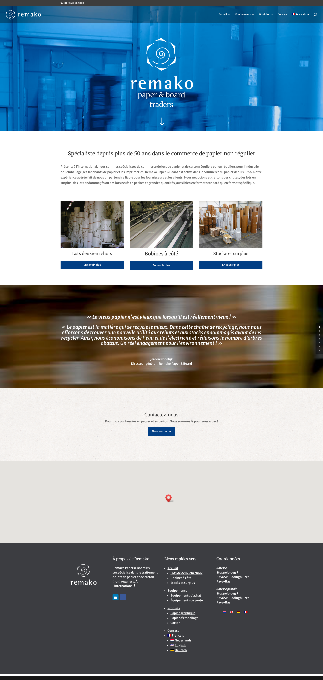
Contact (282, 14)
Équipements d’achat (185, 595)
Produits (264, 14)
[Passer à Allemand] (238, 611)
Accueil (223, 14)
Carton (175, 623)
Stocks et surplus (182, 583)
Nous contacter (161, 431)
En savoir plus (92, 264)
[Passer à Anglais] (231, 611)
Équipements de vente (186, 600)
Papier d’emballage (184, 618)
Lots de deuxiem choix (186, 573)
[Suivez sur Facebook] (123, 597)
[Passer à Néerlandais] (224, 611)
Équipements (243, 14)
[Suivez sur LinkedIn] (116, 597)
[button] (169, 498)
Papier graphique (182, 613)
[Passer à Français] (245, 611)
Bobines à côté (180, 578)
